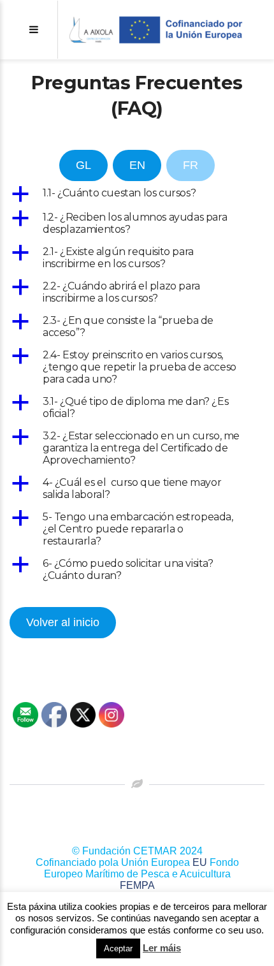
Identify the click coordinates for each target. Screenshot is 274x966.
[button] (137, 194)
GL (83, 165)
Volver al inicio (62, 622)
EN (137, 165)
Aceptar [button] (118, 948)
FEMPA (137, 885)
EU (199, 862)
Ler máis (162, 947)
